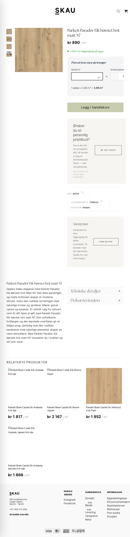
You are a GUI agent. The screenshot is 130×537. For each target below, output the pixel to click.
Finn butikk (106, 242)
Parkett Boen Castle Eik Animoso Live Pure (103, 409)
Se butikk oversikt (19, 514)
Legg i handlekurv (95, 107)
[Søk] (118, 11)
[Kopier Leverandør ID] (101, 201)
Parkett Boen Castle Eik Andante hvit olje (25, 409)
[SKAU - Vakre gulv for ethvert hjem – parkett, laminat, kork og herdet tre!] (65, 11)
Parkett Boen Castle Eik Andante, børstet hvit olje (25, 467)
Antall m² (75, 69)
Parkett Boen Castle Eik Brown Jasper (63, 409)
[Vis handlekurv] (126, 11)
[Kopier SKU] (82, 192)
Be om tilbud (108, 150)
